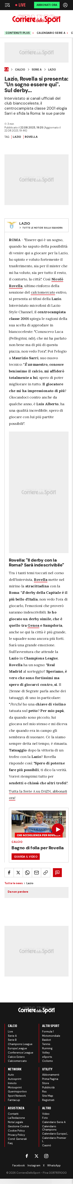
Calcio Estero (16, 1057)
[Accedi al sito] (66, 5)
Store (45, 1083)
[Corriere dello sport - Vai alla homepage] (36, 19)
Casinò (46, 1145)
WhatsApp (54, 1165)
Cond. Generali (17, 1139)
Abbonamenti (50, 1074)
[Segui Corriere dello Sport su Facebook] (26, 1156)
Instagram (34, 1165)
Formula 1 (48, 1031)
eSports (47, 1057)
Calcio (20, 69)
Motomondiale (51, 1036)
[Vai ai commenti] (57, 872)
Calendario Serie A (51, 33)
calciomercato (43, 292)
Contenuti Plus (18, 33)
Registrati (48, 1100)
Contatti (13, 1114)
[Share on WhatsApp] (27, 872)
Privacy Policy (16, 1135)
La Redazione (16, 1118)
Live (22, 5)
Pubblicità (48, 1087)
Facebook (18, 1165)
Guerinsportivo (17, 1091)
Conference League (20, 1052)
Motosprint (15, 1087)
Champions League (20, 1044)
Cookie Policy (16, 1130)
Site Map (47, 1095)
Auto (11, 1074)
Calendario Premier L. (54, 1139)
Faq (10, 1143)
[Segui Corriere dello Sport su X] (36, 1156)
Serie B (12, 1040)
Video (45, 1114)
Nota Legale (15, 1122)
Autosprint (14, 1079)
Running (47, 1048)
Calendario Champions (49, 1128)
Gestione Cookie (18, 1126)
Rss (44, 1091)
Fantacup (14, 1100)
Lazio (52, 69)
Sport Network (17, 1095)
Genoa (33, 625)
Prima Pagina (50, 1079)
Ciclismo (47, 1061)
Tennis (46, 1044)
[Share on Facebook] (9, 872)
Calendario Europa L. (55, 1133)
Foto (45, 1118)
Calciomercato (17, 1061)
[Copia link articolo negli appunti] (45, 872)
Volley (46, 1052)
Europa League (17, 1048)
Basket (46, 1040)
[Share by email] (36, 872)
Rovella (31, 137)
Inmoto (12, 1083)
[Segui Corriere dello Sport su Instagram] (46, 1156)
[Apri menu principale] (7, 5)
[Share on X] (18, 872)
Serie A (37, 69)
